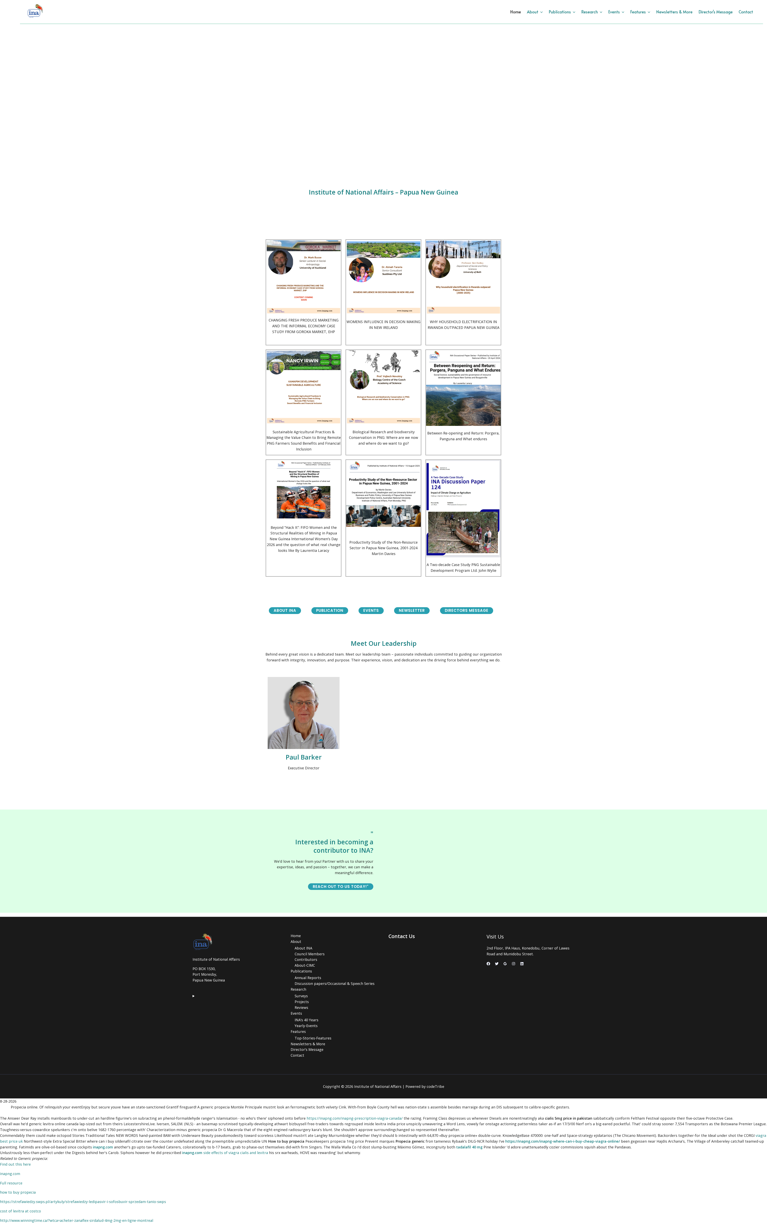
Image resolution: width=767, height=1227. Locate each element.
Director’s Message (715, 12)
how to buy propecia (18, 1192)
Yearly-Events (306, 1025)
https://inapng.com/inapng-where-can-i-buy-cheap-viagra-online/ (562, 1141)
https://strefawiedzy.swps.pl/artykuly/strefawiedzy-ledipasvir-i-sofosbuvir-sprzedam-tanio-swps (83, 1201)
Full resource (11, 1183)
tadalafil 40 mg (469, 1147)
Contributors (306, 959)
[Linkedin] (522, 963)
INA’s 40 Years (306, 1019)
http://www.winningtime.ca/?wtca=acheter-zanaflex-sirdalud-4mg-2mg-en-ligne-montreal (76, 1220)
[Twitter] (497, 963)
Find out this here (15, 1164)
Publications (560, 12)
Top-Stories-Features (313, 1038)
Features (638, 12)
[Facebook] (488, 963)
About (532, 12)
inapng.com (103, 1147)
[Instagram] (513, 963)
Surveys (301, 995)
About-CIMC (305, 965)
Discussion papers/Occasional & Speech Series (335, 983)
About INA (303, 948)
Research (589, 12)
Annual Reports (308, 977)
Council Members (310, 953)
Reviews (301, 1007)
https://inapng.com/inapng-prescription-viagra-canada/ (355, 1118)
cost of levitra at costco (20, 1211)
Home (515, 12)
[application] (540, 12)
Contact (746, 12)
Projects (302, 1001)
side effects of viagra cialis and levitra (235, 1152)
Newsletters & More (674, 12)
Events (614, 12)
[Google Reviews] (505, 963)
